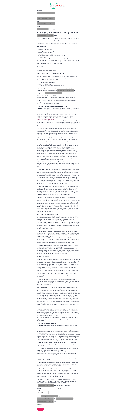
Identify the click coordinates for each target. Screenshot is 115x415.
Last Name (39, 16)
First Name (39, 10)
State (74, 398)
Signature (39, 388)
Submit (41, 409)
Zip (54, 401)
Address (64, 93)
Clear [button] (59, 388)
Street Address (61, 396)
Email (38, 21)
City (54, 398)
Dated (38, 26)
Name (55, 35)
